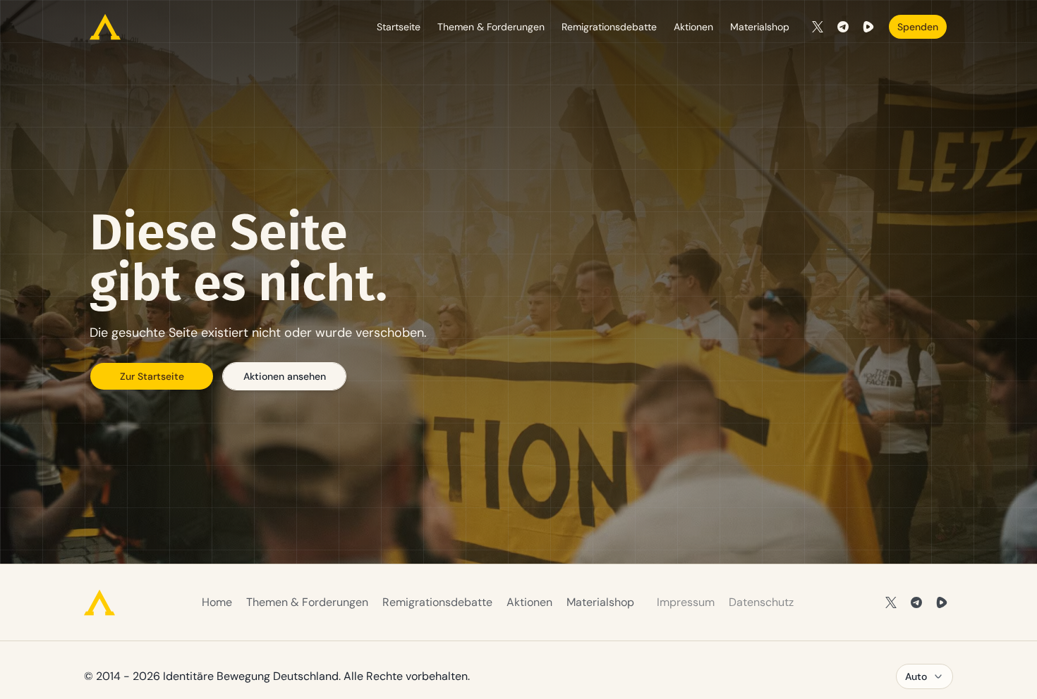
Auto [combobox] (916, 676)
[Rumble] (868, 27)
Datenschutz (761, 602)
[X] (817, 27)
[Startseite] (105, 26)
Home (217, 602)
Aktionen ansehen (284, 376)
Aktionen (693, 26)
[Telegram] (843, 27)
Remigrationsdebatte (609, 26)
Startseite (398, 26)
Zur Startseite (152, 376)
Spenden (917, 26)
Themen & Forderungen (491, 26)
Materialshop (759, 26)
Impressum (686, 602)
